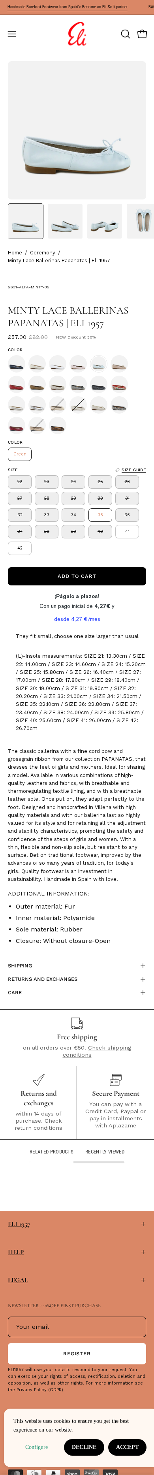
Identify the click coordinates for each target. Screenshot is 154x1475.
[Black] (78, 384)
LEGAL (18, 1280)
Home (15, 253)
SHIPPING (20, 966)
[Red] (16, 384)
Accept (127, 1447)
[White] (57, 364)
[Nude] (57, 405)
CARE (15, 992)
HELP (16, 1252)
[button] (124, 34)
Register (77, 1353)
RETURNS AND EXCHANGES (42, 979)
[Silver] (37, 405)
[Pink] (78, 364)
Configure (36, 1447)
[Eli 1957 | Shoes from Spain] (77, 34)
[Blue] (16, 364)
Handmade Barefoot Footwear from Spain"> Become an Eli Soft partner (60, 6)
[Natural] (119, 364)
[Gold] (16, 405)
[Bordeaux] (16, 425)
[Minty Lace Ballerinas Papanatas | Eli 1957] (25, 221)
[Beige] (37, 364)
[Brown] (37, 384)
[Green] (98, 364)
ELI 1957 (19, 1224)
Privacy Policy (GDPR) (40, 1389)
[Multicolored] (119, 384)
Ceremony (42, 253)
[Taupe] (37, 425)
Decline (84, 1447)
